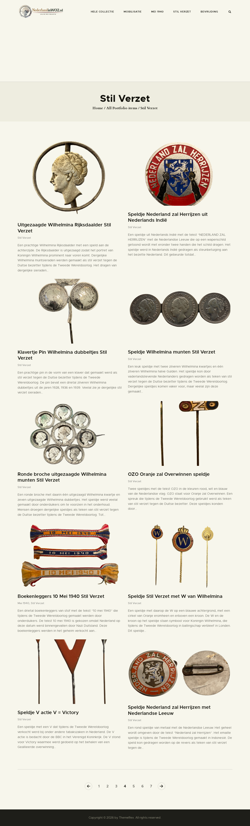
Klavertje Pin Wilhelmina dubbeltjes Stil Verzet (62, 355)
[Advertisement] (125, 50)
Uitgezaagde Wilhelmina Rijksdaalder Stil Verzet (64, 228)
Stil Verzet (24, 237)
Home (98, 108)
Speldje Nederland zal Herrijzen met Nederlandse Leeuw (169, 710)
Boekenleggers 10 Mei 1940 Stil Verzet (61, 596)
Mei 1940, (24, 603)
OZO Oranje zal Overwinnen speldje (169, 474)
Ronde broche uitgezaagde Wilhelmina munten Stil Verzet (62, 477)
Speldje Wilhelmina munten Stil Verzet (171, 352)
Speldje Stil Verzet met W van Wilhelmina (175, 596)
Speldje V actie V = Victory (48, 712)
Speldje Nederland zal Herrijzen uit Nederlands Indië (168, 217)
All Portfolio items (121, 108)
